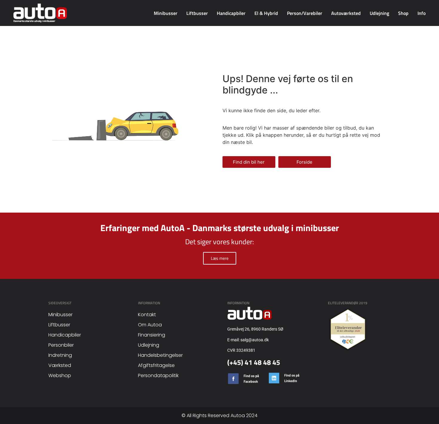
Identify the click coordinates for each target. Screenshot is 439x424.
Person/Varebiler (304, 13)
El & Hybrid (266, 13)
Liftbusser (197, 13)
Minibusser (165, 13)
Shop (403, 13)
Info (421, 13)
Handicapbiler (231, 13)
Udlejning (379, 13)
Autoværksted (346, 13)
